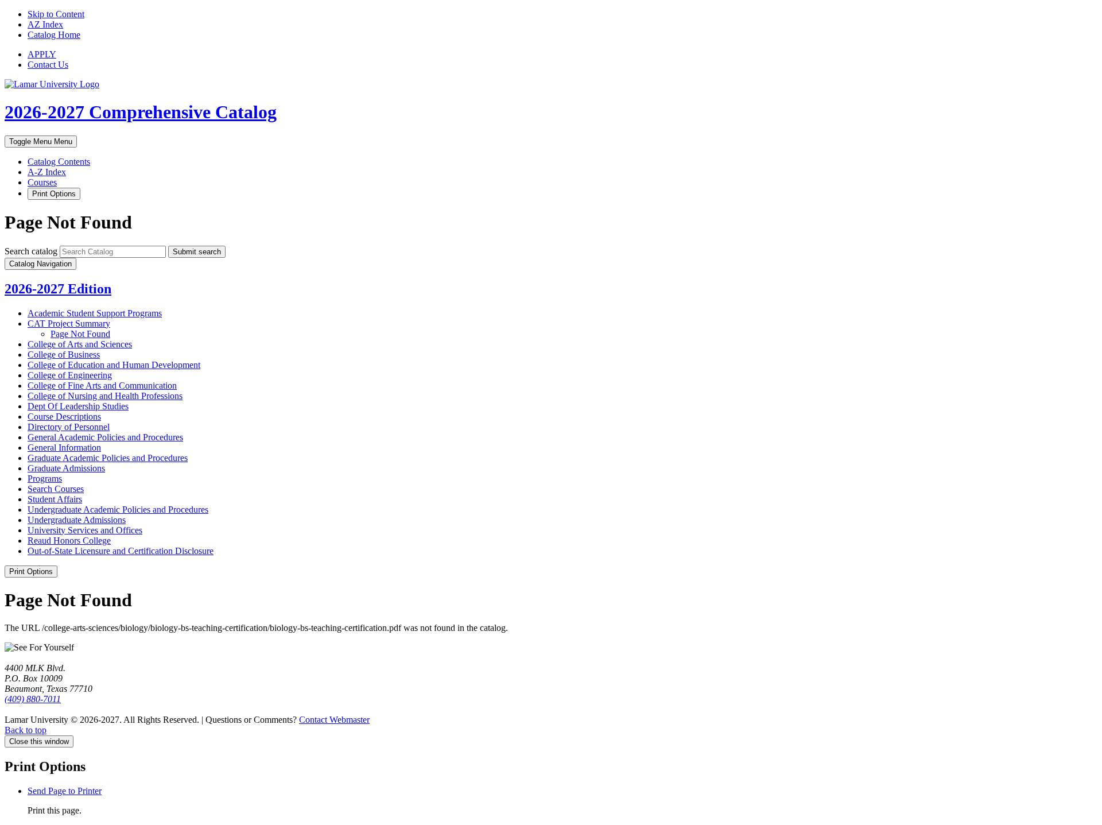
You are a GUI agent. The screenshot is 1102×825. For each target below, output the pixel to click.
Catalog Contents (59, 161)
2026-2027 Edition (58, 288)
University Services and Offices (85, 530)
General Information (64, 447)
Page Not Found (80, 334)
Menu (40, 141)
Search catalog (31, 251)
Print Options (54, 193)
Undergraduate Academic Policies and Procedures (118, 509)
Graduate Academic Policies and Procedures (108, 458)
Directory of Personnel (69, 427)
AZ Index (45, 24)
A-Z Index (47, 172)
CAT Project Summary (69, 323)
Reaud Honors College (69, 540)
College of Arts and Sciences (80, 344)
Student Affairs (55, 499)
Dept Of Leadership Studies (78, 406)
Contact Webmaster (334, 720)
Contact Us (48, 64)
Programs (45, 478)
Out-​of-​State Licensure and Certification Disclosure (121, 551)
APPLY (42, 54)
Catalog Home (54, 35)
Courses (42, 182)
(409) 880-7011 (33, 699)
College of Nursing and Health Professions (105, 396)
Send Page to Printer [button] (65, 791)
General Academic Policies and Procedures (105, 437)
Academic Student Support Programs (95, 313)
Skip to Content (56, 14)
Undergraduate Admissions (77, 520)
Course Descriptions (64, 416)
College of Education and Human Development (114, 365)
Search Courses (56, 489)
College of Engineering (70, 375)
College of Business (64, 354)
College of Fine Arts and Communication (102, 385)
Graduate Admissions (66, 468)
